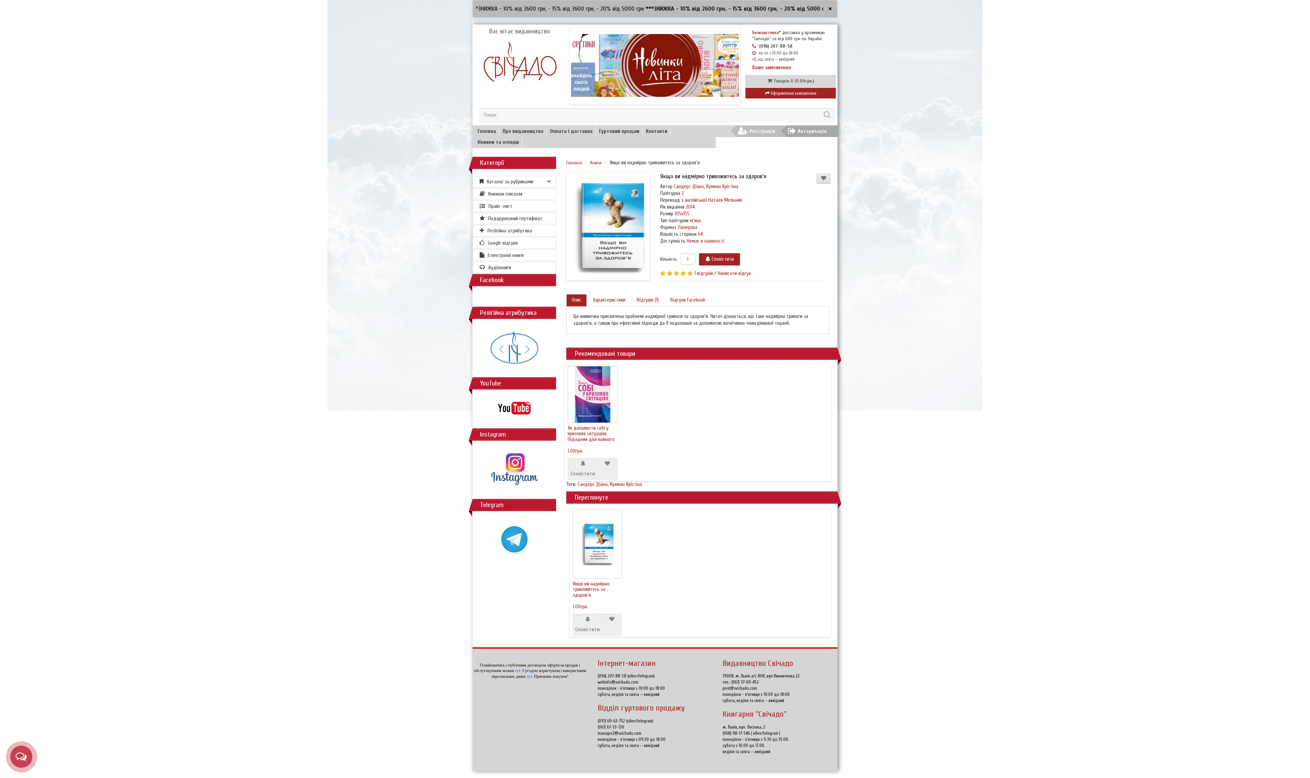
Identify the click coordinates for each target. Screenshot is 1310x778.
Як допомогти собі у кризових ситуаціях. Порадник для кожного (591, 433)
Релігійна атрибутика (509, 231)
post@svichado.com (740, 688)
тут (517, 670)
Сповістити (722, 259)
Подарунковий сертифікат (515, 218)
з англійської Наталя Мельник (711, 200)
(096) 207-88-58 (775, 46)
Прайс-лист (501, 206)
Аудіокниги (499, 267)
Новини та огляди (498, 142)
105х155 (682, 214)
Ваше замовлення (771, 68)
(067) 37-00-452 (745, 682)
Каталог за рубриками (510, 182)
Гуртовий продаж (619, 131)
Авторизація (812, 131)
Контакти (656, 131)
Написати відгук (734, 273)
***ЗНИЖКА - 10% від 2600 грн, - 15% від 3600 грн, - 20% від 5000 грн (691, 8)
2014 (690, 207)
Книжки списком (505, 194)
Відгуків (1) (648, 300)
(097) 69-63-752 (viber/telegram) (625, 720)
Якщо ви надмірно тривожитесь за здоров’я (591, 589)
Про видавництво (523, 131)
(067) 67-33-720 (611, 727)
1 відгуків (703, 273)
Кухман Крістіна (626, 484)
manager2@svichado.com (619, 733)
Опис (576, 300)
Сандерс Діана (593, 484)
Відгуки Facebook (687, 300)
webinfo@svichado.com (618, 682)
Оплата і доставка (571, 131)
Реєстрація (762, 131)
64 (700, 234)
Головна (487, 131)
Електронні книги (506, 255)
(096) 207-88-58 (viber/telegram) (626, 675)
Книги (595, 163)
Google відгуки (503, 243)
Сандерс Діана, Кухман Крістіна (706, 186)
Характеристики (609, 300)
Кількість (668, 259)
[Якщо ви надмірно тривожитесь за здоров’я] (609, 227)
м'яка (695, 221)
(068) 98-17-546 (737, 733)
